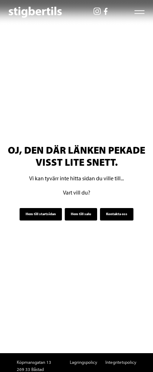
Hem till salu (81, 214)
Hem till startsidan (41, 214)
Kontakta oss (116, 214)
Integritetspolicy (120, 362)
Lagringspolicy (83, 362)
